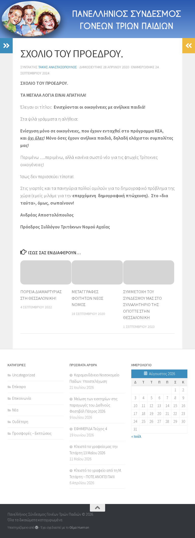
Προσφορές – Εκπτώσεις (32, 433)
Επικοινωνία (21, 398)
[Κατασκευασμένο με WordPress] (36, 527)
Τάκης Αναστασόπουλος (57, 67)
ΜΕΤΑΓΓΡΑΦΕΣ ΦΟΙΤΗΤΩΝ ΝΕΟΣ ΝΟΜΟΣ (87, 298)
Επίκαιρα (19, 386)
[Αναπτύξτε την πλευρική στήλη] (6, 45)
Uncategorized (23, 375)
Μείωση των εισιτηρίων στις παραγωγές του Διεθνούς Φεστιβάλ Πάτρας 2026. (94, 405)
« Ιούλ (136, 436)
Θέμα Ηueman (79, 527)
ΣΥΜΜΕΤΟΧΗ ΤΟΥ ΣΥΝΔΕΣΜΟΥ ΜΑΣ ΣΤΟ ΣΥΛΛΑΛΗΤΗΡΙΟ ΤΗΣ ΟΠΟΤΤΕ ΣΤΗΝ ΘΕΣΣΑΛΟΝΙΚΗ (142, 304)
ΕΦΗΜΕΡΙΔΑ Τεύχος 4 (90, 428)
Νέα (15, 410)
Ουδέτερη (20, 421)
